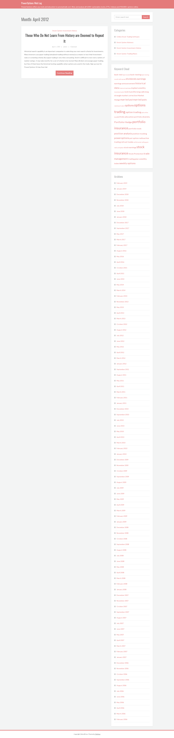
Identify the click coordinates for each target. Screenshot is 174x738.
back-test (118, 74)
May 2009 (120, 499)
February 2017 (122, 245)
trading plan (133, 159)
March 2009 (121, 510)
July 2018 (120, 206)
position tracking (139, 133)
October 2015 (122, 268)
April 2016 (120, 262)
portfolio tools (135, 128)
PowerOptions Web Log (31, 3)
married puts (140, 99)
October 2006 (122, 674)
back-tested (126, 75)
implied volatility (138, 88)
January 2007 (121, 657)
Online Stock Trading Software (128, 37)
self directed (137, 142)
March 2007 (121, 646)
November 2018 (122, 200)
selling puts (145, 142)
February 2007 (122, 651)
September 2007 (123, 612)
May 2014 (120, 285)
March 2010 (121, 443)
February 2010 (122, 448)
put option (134, 138)
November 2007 (122, 601)
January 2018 (121, 217)
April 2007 (120, 640)
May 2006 (120, 702)
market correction (129, 95)
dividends (131, 78)
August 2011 (121, 375)
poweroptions (121, 137)
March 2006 (121, 714)
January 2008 (121, 589)
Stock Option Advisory (125, 42)
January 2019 (121, 189)
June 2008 (120, 561)
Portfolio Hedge (123, 122)
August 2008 (121, 550)
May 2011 (120, 381)
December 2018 (122, 194)
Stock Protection (136, 154)
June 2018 (120, 211)
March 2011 (121, 392)
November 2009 (122, 465)
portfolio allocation (125, 117)
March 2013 (121, 318)
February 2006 (122, 719)
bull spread (122, 79)
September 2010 (123, 415)
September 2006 (123, 680)
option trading (133, 112)
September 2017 (123, 228)
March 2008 (121, 578)
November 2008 (122, 533)
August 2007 (121, 618)
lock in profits (130, 92)
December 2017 (122, 223)
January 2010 (121, 454)
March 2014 (121, 290)
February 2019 (122, 183)
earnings (141, 78)
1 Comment (73, 47)
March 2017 (121, 239)
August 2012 (121, 330)
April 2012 (120, 352)
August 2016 (121, 251)
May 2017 (120, 234)
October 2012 (122, 324)
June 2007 (120, 629)
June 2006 (120, 697)
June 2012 (120, 341)
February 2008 (122, 584)
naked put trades (119, 106)
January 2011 (121, 403)
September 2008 (123, 544)
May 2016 (120, 256)
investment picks (119, 92)
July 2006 (120, 691)
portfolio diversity (142, 117)
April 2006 (120, 708)
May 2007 (120, 635)
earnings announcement (124, 83)
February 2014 (122, 296)
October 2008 (122, 539)
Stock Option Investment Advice (64, 31)
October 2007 (122, 606)
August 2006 (121, 685)
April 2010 (120, 437)
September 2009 (123, 477)
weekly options (127, 163)
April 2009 (120, 505)
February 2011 (122, 398)
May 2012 (120, 347)
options (129, 105)
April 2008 (120, 572)
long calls (141, 92)
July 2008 (120, 556)
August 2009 (121, 482)
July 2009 (120, 488)
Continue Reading (64, 73)
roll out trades (127, 142)
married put (126, 99)
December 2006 (122, 663)
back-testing (135, 74)
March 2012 (121, 358)
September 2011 (123, 369)
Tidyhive (97, 734)
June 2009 (120, 494)
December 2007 (122, 595)
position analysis (123, 133)
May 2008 (120, 567)
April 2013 (120, 313)
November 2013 (122, 302)
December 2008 (122, 527)
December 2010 (122, 409)
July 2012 (120, 335)
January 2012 (121, 364)
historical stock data (125, 88)
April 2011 (120, 386)
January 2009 (121, 522)
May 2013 (120, 307)
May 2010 (120, 431)
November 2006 (122, 668)
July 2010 (120, 420)
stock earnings (130, 147)
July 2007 (120, 623)
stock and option (118, 147)
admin (65, 47)
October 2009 (122, 471)
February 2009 (122, 516)
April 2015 (120, 273)
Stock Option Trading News (127, 54)
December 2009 (122, 460)
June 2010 (120, 426)
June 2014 (120, 279)
